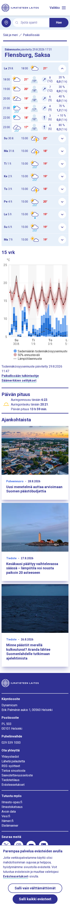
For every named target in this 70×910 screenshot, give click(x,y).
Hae (59, 22)
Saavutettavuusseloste (17, 775)
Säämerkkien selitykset (19, 380)
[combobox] (33, 23)
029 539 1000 (11, 742)
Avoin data (9, 811)
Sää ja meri (10, 35)
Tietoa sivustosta (13, 770)
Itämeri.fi (7, 821)
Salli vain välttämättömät (35, 888)
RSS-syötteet (11, 766)
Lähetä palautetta (13, 761)
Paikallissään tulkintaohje (20, 376)
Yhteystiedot (10, 756)
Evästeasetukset (13, 785)
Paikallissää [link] (31, 35)
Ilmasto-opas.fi (12, 802)
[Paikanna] (6, 22)
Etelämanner (10, 825)
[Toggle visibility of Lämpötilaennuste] (28, 359)
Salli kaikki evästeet (35, 899)
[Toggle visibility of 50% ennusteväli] (27, 355)
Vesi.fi (6, 816)
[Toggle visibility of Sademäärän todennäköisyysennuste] (41, 351)
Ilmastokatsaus (12, 807)
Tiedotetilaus (10, 780)
